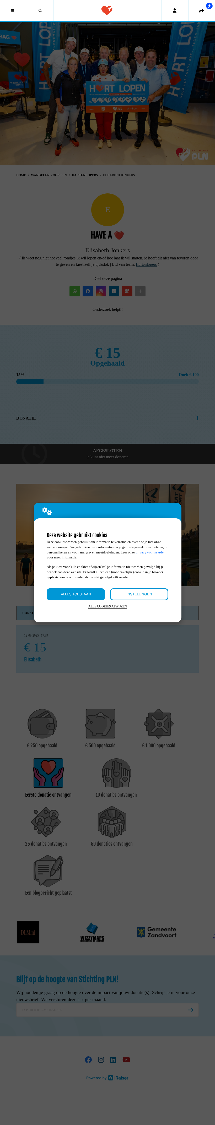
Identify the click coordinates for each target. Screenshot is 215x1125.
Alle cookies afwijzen (107, 606)
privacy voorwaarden (150, 552)
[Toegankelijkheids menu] (209, 6)
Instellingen (139, 594)
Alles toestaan (76, 594)
